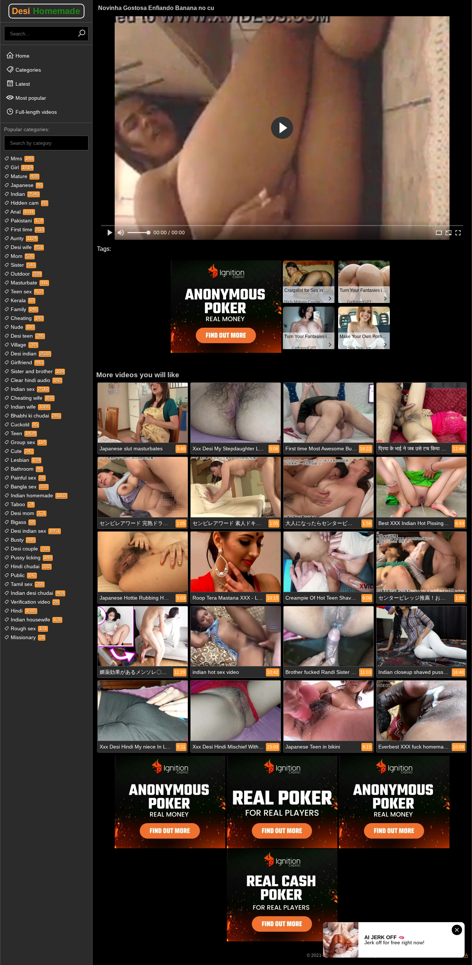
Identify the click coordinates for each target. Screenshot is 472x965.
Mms (21, 158)
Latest (22, 84)
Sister (22, 265)
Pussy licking (30, 557)
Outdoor (25, 274)
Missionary (26, 637)
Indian (24, 194)
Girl (20, 167)
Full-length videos (35, 112)
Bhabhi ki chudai (34, 416)
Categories (27, 70)
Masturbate (28, 283)
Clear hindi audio (35, 380)
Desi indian (29, 354)
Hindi (22, 611)
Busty (22, 540)
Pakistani (26, 221)
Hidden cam (28, 203)
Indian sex (28, 389)
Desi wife (26, 247)
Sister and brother (36, 371)
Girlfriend (26, 362)
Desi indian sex (34, 531)
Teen (22, 433)
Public (22, 575)
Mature (23, 176)
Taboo (21, 504)
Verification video (34, 602)
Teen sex (26, 291)
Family (23, 309)
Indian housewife (35, 620)
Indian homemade (37, 495)
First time (26, 229)
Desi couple (29, 549)
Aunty (23, 238)
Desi (46, 11)
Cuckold (23, 424)
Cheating (26, 318)
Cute (21, 451)
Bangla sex (28, 487)
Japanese (25, 185)
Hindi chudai (30, 566)
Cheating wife (31, 398)
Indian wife (29, 407)
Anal (21, 212)
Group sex (27, 442)
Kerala (21, 300)
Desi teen (26, 336)
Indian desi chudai (36, 593)
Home (22, 56)
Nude (21, 327)
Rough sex (28, 628)
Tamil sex (26, 584)
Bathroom (25, 469)
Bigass (22, 522)
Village (23, 345)
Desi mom (27, 513)
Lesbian (24, 460)
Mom (21, 256)
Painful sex (27, 478)
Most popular (30, 98)
